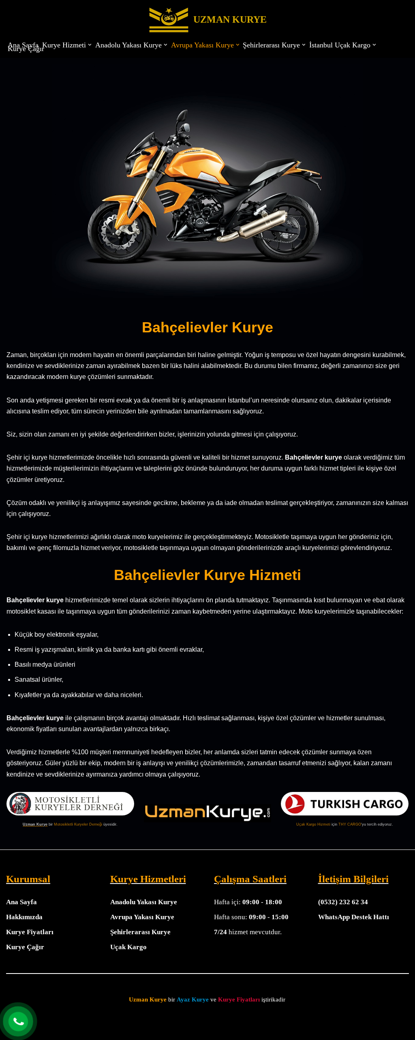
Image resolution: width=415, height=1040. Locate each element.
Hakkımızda (24, 917)
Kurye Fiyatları (29, 932)
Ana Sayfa (23, 45)
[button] (90, 45)
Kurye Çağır (26, 49)
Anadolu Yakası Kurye (143, 902)
